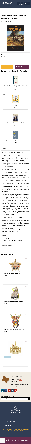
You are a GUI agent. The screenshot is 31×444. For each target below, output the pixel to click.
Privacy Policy (21, 434)
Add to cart (6, 67)
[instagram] (12, 390)
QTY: (2, 59)
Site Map (15, 434)
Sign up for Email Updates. (8, 396)
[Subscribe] (29, 398)
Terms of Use (9, 434)
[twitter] (2, 390)
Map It (20, 379)
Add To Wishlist (21, 67)
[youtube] (9, 390)
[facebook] (5, 390)
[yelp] (15, 390)
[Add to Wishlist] (26, 258)
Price (2, 54)
